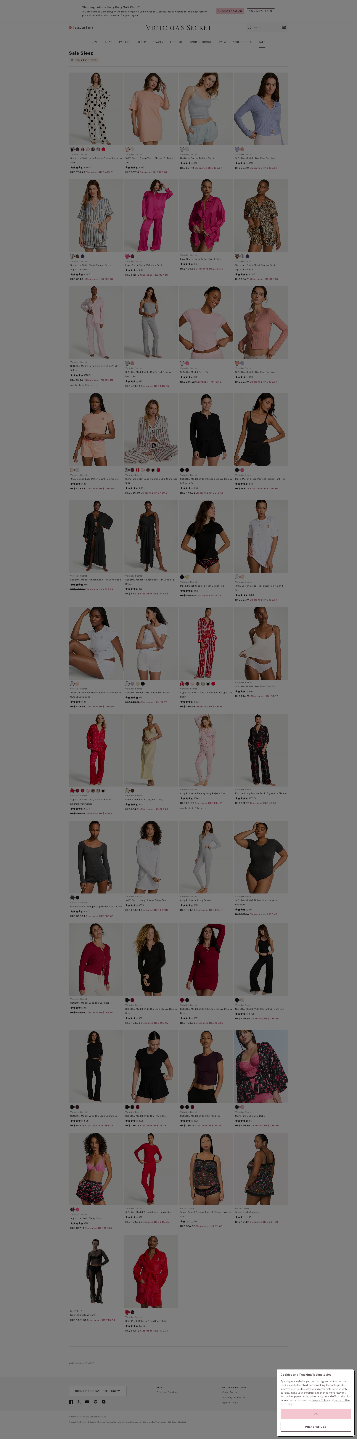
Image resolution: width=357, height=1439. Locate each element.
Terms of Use (342, 1400)
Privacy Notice (320, 1400)
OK (315, 1413)
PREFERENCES (316, 1426)
